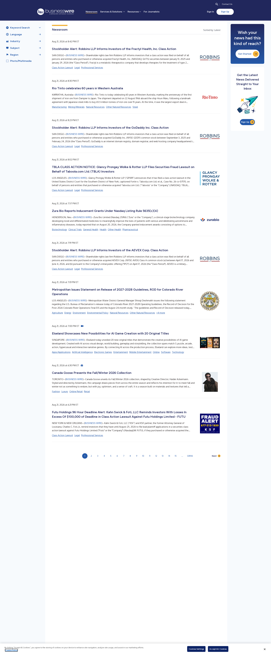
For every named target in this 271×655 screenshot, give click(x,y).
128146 (190, 456)
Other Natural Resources (118, 107)
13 (162, 456)
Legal (77, 67)
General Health (90, 229)
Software (166, 352)
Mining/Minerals (76, 107)
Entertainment (120, 352)
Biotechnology (59, 229)
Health (103, 229)
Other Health (114, 229)
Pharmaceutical (130, 229)
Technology (178, 352)
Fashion (56, 391)
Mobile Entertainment (140, 352)
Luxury (64, 391)
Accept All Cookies (218, 649)
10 (143, 456)
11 (149, 456)
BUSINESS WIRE (75, 55)
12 (156, 456)
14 (169, 456)
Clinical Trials (75, 229)
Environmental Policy (97, 312)
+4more (160, 312)
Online (156, 352)
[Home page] (55, 11)
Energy (67, 312)
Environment (79, 312)
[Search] (217, 4)
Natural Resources (95, 107)
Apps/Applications (61, 352)
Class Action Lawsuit (62, 67)
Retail (87, 391)
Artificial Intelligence (82, 352)
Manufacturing (59, 107)
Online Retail (76, 391)
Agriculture (57, 312)
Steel (135, 107)
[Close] (264, 649)
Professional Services (92, 67)
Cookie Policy (11, 650)
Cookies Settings (196, 649)
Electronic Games (103, 352)
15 (176, 456)
